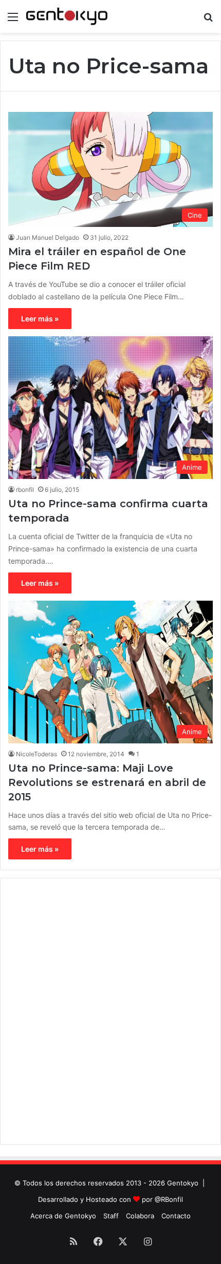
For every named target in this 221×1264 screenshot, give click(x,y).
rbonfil (25, 489)
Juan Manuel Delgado (47, 237)
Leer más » (40, 318)
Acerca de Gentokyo (63, 1216)
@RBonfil (169, 1199)
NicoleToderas (36, 754)
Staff (111, 1216)
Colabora (140, 1216)
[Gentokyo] (67, 16)
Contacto (176, 1216)
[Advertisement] (110, 1011)
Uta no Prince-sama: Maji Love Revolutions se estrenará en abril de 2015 (107, 782)
